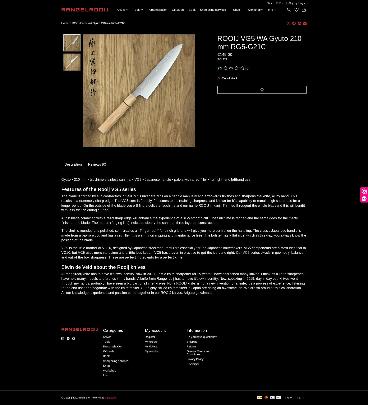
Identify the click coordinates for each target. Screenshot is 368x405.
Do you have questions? (202, 336)
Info (105, 375)
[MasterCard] (266, 398)
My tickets (151, 346)
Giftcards (178, 9)
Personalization (157, 9)
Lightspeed (110, 397)
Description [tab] (73, 164)
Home (65, 23)
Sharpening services (115, 361)
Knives (107, 336)
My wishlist (152, 351)
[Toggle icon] (289, 9)
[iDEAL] (259, 398)
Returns (191, 346)
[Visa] (278, 398)
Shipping (192, 341)
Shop (106, 365)
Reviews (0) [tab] (97, 164)
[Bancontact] (272, 398)
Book (192, 9)
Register (150, 336)
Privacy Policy (195, 359)
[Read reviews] (231, 68)
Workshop (109, 370)
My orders (151, 341)
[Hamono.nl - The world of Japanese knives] (84, 10)
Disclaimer (193, 364)
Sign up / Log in (297, 3)
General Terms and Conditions (198, 353)
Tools (106, 341)
